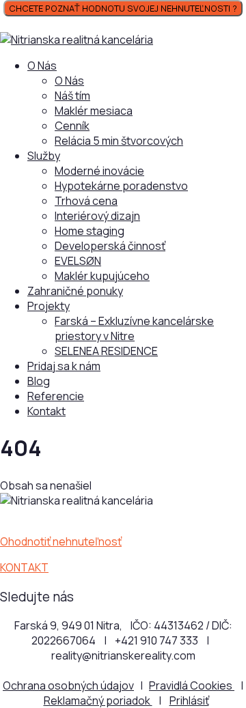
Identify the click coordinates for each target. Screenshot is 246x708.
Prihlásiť (189, 700)
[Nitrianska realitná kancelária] (76, 39)
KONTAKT (24, 567)
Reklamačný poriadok (98, 700)
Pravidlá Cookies (191, 685)
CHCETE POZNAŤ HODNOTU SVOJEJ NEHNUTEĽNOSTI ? (123, 8)
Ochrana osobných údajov (68, 685)
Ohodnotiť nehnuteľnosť (61, 541)
